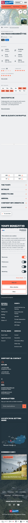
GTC (17, 492)
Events (17, 303)
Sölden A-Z (4, 320)
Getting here (4, 311)
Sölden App (17, 343)
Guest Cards (4, 335)
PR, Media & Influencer (18, 495)
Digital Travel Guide (6, 338)
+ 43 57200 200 (5, 372)
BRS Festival (17, 322)
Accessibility (23, 492)
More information (5, 108)
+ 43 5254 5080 (5, 367)
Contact (16, 335)
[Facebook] (14, 504)
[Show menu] (25, 2)
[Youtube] (18, 504)
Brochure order (18, 346)
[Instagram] (9, 504)
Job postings (7, 495)
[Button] (24, 406)
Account (3, 340)
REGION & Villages (4, 304)
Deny (14, 291)
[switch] (24, 262)
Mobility (3, 314)
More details (4, 79)
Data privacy (11, 492)
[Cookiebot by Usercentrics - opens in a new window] (19, 230)
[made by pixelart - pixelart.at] (14, 520)
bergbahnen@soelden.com (7, 387)
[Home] (1, 27)
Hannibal (16, 316)
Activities (6, 27)
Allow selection (14, 287)
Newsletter (17, 338)
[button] (14, 185)
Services (17, 331)
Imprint (4, 492)
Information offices (19, 340)
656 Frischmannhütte (14, 27)
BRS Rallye (17, 325)
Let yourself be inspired (7, 297)
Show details (19, 277)
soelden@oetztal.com (6, 392)
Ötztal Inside (6, 331)
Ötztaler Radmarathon (19, 319)
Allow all (14, 282)
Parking (3, 317)
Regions (3, 309)
